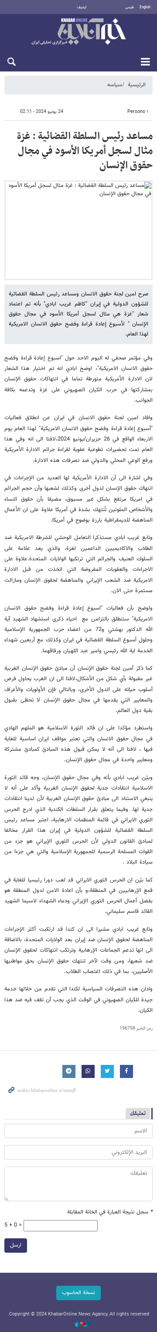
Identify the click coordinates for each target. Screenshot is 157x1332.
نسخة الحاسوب (78, 1292)
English (145, 7)
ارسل (15, 1245)
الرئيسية (137, 85)
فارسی (129, 7)
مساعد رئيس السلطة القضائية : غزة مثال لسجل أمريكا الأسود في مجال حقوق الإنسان (85, 151)
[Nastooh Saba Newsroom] (78, 1324)
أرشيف (81, 7)
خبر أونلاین (78, 32)
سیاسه (114, 85)
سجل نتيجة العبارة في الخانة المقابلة (110, 1212)
